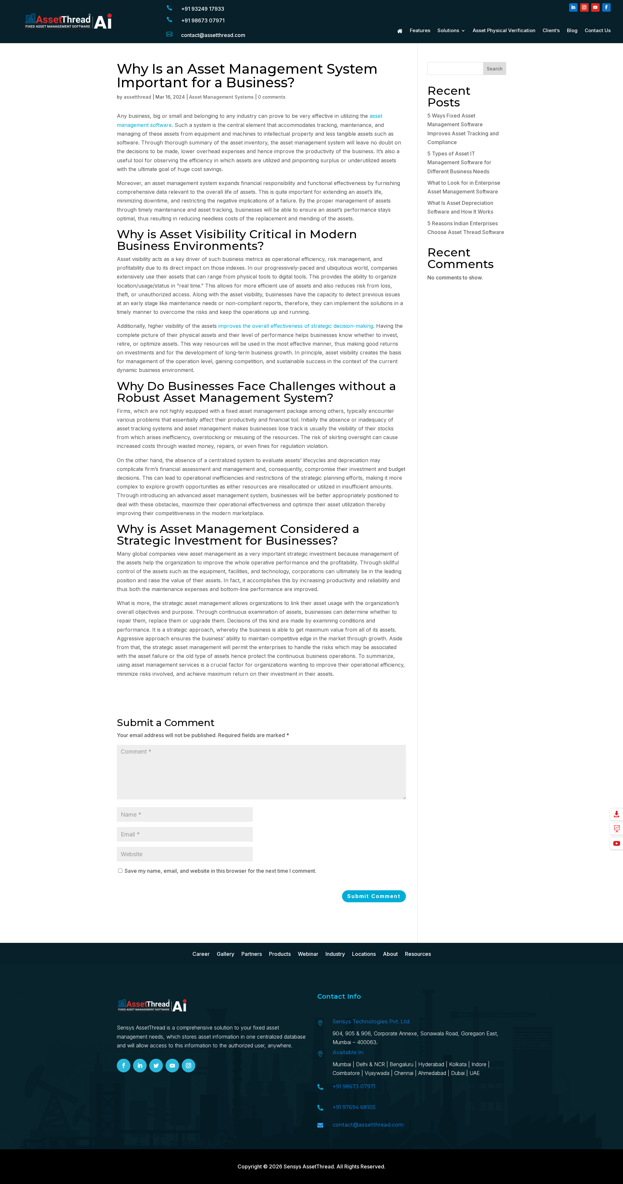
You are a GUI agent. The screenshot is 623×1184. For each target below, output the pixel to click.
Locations (364, 954)
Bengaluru (401, 1064)
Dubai (458, 1073)
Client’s (551, 30)
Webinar (308, 954)
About (390, 954)
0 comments (272, 97)
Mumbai (342, 1064)
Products (280, 954)
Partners (251, 954)
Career (201, 954)
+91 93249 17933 (202, 9)
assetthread (137, 97)
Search (495, 68)
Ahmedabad (433, 1073)
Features (420, 30)
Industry (335, 954)
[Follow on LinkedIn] (573, 7)
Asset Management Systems (221, 97)
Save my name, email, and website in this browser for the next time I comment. (220, 871)
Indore (478, 1064)
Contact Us (598, 30)
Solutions (448, 30)
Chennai (403, 1073)
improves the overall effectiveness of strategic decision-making (295, 326)
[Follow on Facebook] (606, 7)
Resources (418, 954)
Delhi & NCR (370, 1064)
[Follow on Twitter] (156, 1065)
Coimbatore (346, 1073)
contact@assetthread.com (213, 35)
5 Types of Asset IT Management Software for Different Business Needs (459, 162)
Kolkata (458, 1064)
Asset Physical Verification (504, 30)
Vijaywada (377, 1073)
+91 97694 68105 (354, 1107)
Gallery (225, 954)
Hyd (432, 1064)
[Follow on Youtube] (595, 7)
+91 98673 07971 (203, 20)
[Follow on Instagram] (584, 7)
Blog (572, 30)
